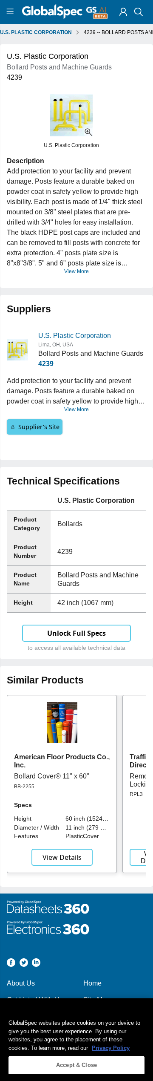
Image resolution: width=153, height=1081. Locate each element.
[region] (76, 1039)
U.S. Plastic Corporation (74, 335)
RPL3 (136, 794)
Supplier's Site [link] (39, 427)
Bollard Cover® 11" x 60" (51, 776)
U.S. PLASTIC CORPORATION (36, 32)
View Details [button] (62, 857)
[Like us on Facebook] (11, 964)
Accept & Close (76, 1065)
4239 (46, 363)
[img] (123, 12)
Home (92, 983)
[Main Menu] (11, 12)
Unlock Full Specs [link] (76, 633)
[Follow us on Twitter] (24, 964)
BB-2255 (24, 787)
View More (76, 271)
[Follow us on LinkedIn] (36, 964)
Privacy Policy (111, 1048)
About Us (21, 983)
